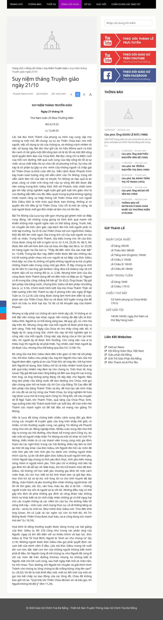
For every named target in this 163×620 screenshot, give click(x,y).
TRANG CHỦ (16, 4)
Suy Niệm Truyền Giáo (55, 68)
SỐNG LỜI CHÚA (70, 4)
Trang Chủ (17, 68)
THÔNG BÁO (34, 4)
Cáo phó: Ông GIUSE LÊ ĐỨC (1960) (126, 134)
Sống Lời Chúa (33, 68)
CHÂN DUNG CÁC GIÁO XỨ (125, 4)
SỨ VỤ (87, 4)
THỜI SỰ (51, 4)
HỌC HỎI (101, 4)
